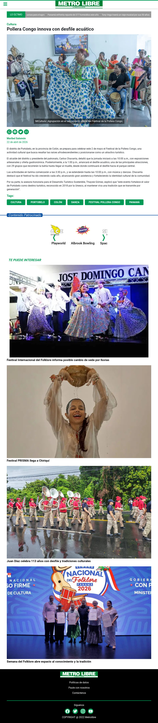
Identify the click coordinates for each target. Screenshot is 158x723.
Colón (58, 202)
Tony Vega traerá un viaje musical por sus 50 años (98, 15)
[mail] (83, 711)
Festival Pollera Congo (104, 202)
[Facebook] (14, 131)
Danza (75, 202)
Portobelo (38, 202)
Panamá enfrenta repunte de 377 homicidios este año (45, 15)
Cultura (16, 202)
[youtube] (91, 711)
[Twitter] (20, 131)
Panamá (134, 202)
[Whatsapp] (9, 131)
